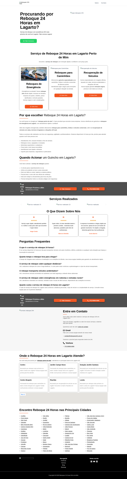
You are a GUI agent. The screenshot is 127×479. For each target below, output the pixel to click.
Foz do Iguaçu (91, 448)
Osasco (23, 451)
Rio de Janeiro (47, 424)
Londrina (45, 431)
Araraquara (46, 446)
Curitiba (23, 416)
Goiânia (23, 431)
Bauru (44, 442)
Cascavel (45, 435)
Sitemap (63, 467)
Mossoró (67, 446)
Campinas (24, 429)
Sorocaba (90, 444)
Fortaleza (23, 442)
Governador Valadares (93, 420)
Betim (44, 429)
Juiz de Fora (24, 437)
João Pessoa (69, 427)
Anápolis (67, 442)
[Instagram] (91, 461)
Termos (63, 463)
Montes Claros (47, 444)
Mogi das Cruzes (26, 448)
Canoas (23, 446)
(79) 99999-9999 (69, 346)
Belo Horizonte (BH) (27, 424)
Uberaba (45, 433)
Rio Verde (90, 435)
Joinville (23, 444)
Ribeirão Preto (69, 440)
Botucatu (89, 451)
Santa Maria (90, 427)
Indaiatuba (24, 433)
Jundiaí (45, 420)
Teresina (89, 431)
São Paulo (24, 420)
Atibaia (67, 420)
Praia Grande (69, 448)
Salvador (23, 422)
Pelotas (45, 448)
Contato (103, 3)
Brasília (67, 418)
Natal (44, 440)
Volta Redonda (47, 427)
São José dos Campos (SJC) (95, 416)
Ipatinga (67, 451)
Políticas (63, 460)
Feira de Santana (70, 422)
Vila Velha (46, 416)
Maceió (89, 446)
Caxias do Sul (69, 437)
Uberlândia (24, 435)
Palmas (67, 416)
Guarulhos (46, 422)
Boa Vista (90, 433)
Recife (45, 418)
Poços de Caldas (92, 418)
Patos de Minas (47, 451)
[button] (21, 204)
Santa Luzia (90, 424)
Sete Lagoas (68, 431)
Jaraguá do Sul (69, 433)
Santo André (46, 437)
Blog (63, 465)
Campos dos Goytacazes (72, 424)
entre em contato (83, 327)
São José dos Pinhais (71, 444)
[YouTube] (94, 461)
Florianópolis (91, 442)
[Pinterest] (97, 461)
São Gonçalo (91, 422)
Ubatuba (89, 437)
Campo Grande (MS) (27, 427)
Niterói (67, 429)
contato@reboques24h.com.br (73, 336)
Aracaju (23, 440)
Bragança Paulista (92, 440)
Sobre (96, 3)
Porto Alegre (24, 418)
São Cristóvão (91, 429)
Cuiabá (67, 435)
